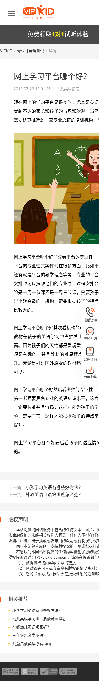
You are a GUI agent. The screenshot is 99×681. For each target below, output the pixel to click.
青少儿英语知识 (30, 51)
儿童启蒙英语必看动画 (31, 643)
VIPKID (6, 51)
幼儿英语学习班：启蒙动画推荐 (39, 619)
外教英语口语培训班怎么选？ (54, 494)
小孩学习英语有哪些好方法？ (54, 487)
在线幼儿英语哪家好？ (31, 627)
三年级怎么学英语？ (29, 635)
